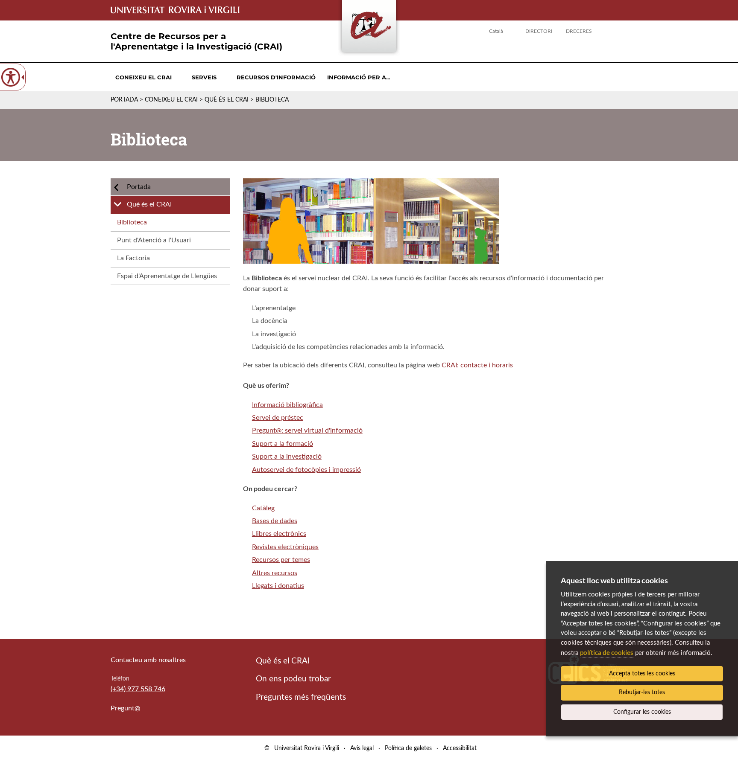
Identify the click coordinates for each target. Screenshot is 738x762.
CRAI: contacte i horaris (477, 365)
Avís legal (362, 748)
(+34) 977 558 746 (138, 689)
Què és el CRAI (227, 100)
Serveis (204, 77)
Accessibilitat (460, 748)
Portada (124, 100)
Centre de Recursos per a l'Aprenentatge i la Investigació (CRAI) (196, 41)
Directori (538, 31)
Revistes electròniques (285, 547)
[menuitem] (143, 77)
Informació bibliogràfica (287, 404)
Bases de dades (274, 521)
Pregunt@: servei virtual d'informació (307, 430)
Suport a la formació (282, 443)
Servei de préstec (277, 417)
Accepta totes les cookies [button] (642, 674)
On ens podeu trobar (293, 679)
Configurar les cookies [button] (642, 712)
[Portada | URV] (369, 28)
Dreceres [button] (579, 31)
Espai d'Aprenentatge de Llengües (167, 276)
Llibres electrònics (279, 533)
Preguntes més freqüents (301, 697)
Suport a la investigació (287, 456)
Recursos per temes (281, 559)
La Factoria (133, 258)
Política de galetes (408, 748)
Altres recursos (274, 573)
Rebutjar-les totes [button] (642, 692)
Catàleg (263, 508)
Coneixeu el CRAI (143, 77)
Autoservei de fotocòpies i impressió (306, 469)
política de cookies (606, 652)
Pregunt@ (125, 708)
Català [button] (496, 31)
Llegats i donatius (278, 585)
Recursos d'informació (276, 77)
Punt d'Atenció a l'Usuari (154, 240)
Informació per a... (358, 77)
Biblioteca (132, 222)
